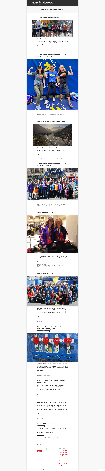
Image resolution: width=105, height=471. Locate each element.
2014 (39, 374)
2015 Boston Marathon (42, 266)
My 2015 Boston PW (45, 212)
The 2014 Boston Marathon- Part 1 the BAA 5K (51, 382)
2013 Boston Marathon (42, 417)
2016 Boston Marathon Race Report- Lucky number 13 (52, 164)
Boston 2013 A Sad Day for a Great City (48, 425)
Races (49, 49)
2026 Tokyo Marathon (62, 450)
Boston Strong (59, 204)
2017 (49, 156)
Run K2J (46, 38)
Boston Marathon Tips (46, 273)
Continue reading (40, 154)
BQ (61, 417)
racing (60, 320)
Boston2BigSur (56, 158)
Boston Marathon (55, 47)
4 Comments (40, 321)
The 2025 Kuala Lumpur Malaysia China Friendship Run (63, 456)
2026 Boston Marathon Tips (48, 17)
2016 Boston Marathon (42, 205)
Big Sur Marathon (44, 158)
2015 (39, 265)
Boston (47, 320)
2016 (49, 204)
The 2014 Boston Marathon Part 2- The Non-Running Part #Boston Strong (51, 329)
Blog (66, 2)
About (68, 2)
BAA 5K (41, 395)
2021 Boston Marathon (42, 115)
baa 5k (47, 397)
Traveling (61, 2)
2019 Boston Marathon (42, 320)
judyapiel (39, 47)
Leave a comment (58, 49)
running (59, 47)
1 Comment (56, 115)
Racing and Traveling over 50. (42, 2)
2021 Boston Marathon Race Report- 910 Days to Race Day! (52, 55)
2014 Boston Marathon (42, 375)
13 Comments (40, 268)
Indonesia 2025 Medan (62, 452)
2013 (49, 437)
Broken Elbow (48, 265)
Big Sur (39, 158)
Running (51, 49)
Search (71, 2)
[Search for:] (42, 449)
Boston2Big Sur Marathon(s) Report (51, 121)
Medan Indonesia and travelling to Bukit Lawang (62, 460)
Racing (57, 2)
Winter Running (60, 265)
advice (50, 47)
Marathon (46, 49)
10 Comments (40, 207)
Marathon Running (59, 114)
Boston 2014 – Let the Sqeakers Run (51, 402)
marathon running (56, 205)
